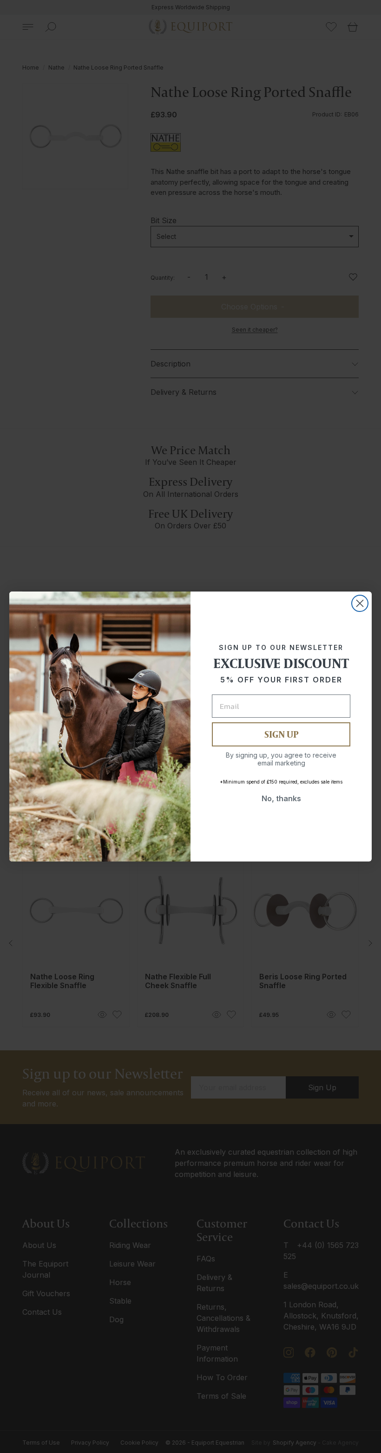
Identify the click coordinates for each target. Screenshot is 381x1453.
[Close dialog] (360, 603)
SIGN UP (281, 734)
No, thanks (281, 798)
